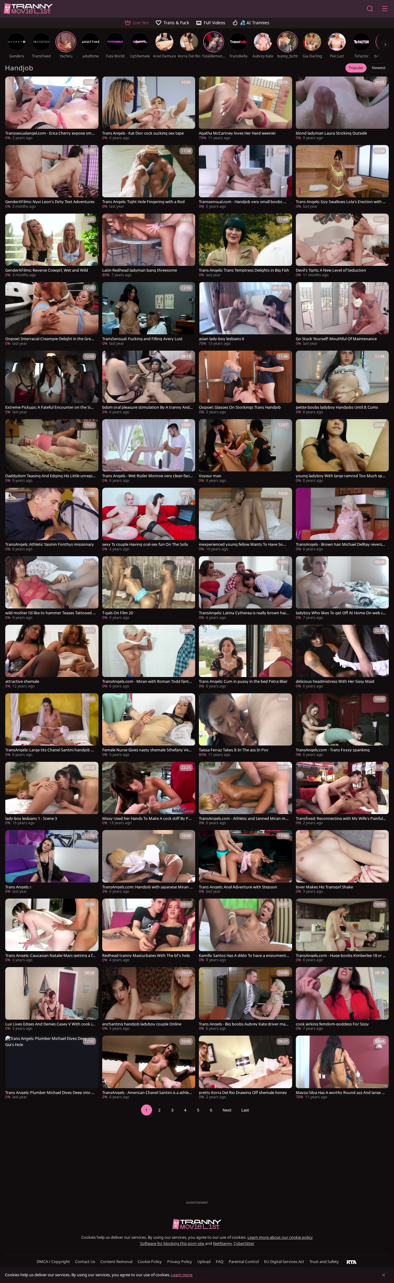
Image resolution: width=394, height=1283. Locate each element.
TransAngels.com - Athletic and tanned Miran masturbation (244, 819)
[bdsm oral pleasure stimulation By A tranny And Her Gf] (148, 383)
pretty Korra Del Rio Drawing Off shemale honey (243, 1093)
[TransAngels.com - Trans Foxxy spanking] (342, 725)
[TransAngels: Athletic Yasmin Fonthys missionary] (51, 520)
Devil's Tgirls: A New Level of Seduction (331, 270)
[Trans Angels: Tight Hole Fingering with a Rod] (148, 177)
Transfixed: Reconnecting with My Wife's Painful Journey (340, 819)
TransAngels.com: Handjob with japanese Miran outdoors (147, 887)
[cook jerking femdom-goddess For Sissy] (342, 999)
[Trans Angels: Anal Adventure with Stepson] (245, 862)
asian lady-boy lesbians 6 (221, 339)
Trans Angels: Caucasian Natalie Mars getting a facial (49, 956)
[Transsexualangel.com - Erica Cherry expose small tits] (51, 109)
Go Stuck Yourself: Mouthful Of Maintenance (336, 339)
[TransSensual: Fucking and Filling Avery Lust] (148, 314)
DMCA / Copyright (53, 1261)
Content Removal (116, 1261)
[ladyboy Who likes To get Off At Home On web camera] (342, 588)
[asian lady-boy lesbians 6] (245, 314)
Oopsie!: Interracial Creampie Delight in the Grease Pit (50, 339)
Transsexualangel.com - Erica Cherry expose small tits (50, 133)
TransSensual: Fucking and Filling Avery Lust (142, 339)
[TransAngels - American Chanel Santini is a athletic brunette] (148, 1068)
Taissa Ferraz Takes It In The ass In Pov (233, 750)
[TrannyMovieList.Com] (28, 8)
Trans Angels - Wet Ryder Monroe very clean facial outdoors (147, 476)
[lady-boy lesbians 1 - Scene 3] (51, 794)
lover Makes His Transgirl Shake (324, 887)
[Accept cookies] (383, 1275)
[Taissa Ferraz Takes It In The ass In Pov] (245, 725)
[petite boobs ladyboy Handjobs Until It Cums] (342, 383)
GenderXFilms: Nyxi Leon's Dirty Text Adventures (49, 202)
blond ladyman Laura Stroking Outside (331, 133)
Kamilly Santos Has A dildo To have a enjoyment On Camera (242, 956)
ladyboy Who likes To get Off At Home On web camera (340, 613)
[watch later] (13, 84)
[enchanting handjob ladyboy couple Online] (148, 999)
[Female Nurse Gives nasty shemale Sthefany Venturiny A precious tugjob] (148, 725)
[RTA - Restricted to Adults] (351, 1262)
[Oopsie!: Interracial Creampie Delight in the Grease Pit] (51, 314)
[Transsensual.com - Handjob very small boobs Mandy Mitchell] (245, 177)
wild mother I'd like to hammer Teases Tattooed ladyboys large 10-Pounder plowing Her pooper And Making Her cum (50, 613)
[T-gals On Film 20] (148, 588)
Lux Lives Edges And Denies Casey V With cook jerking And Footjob (50, 1024)
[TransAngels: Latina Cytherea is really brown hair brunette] (245, 588)
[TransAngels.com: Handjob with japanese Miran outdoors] (148, 862)
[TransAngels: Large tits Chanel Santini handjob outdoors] (51, 725)
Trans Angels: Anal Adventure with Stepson (238, 887)
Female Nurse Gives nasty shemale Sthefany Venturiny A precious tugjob (147, 750)
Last (245, 1110)
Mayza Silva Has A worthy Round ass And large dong (340, 1093)
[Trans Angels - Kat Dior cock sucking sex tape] (148, 109)
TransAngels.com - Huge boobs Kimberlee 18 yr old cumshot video (341, 956)
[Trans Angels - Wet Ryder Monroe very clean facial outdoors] (148, 451)
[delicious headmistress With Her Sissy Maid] (342, 657)
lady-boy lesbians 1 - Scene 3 (31, 819)
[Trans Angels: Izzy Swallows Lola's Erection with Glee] (342, 177)
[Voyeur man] (245, 451)
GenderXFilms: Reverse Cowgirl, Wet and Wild (46, 270)
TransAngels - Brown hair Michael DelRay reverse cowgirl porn (340, 544)
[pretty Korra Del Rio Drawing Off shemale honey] (245, 1068)
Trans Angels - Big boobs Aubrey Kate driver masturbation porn (244, 1024)
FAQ (219, 1261)
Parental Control (244, 1261)
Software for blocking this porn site (172, 1243)
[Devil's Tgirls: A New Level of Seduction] (342, 246)
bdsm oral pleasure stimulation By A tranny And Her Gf (146, 407)
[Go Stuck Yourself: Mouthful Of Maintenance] (342, 314)
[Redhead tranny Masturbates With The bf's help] (148, 931)
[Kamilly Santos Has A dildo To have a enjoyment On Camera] (245, 931)
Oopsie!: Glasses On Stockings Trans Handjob (240, 407)
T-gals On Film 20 (117, 613)
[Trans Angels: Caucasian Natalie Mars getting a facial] (51, 931)
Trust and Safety (324, 1261)
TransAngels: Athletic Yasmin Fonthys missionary (49, 544)
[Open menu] (384, 8)
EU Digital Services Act (284, 1261)
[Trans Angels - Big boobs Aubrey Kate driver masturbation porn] (245, 999)
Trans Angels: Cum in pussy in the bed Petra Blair (243, 681)
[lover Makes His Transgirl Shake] (342, 862)
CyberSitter (244, 1243)
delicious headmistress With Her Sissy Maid (335, 681)
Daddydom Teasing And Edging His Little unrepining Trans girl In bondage (50, 476)
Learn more (181, 1274)
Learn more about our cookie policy (280, 1237)
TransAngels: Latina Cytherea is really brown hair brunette (243, 613)
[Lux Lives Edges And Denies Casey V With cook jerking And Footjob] (51, 999)
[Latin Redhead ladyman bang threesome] (148, 246)
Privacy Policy (179, 1261)
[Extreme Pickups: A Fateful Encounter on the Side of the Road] (51, 383)
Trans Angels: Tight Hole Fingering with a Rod (143, 202)
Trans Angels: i (18, 887)
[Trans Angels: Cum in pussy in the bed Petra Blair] (245, 657)
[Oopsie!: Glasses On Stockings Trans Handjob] (245, 383)
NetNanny (222, 1243)
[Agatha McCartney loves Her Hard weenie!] (245, 109)
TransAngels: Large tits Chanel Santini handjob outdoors (50, 750)
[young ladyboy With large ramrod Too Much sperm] (342, 451)
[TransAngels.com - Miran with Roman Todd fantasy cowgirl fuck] (148, 657)
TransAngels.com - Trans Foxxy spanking (333, 750)
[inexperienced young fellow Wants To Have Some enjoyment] (245, 520)
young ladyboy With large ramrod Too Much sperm (341, 476)
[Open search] (370, 8)
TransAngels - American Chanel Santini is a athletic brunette (146, 1093)
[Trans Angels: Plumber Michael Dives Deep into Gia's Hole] (51, 1068)
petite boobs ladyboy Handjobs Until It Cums (337, 407)
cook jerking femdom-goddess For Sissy (332, 1024)
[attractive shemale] (51, 657)
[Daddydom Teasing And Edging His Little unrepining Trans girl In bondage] (51, 451)
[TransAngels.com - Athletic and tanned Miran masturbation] (245, 794)
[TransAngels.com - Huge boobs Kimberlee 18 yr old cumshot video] (342, 931)
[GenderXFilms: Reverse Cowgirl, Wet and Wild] (51, 246)
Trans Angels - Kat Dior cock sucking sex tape (143, 133)
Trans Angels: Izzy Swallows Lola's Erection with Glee (341, 202)
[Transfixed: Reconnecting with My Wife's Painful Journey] (342, 794)
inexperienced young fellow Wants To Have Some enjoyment (244, 544)
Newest (379, 67)
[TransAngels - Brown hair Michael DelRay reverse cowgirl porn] (342, 520)
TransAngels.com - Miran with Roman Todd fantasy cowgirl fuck (147, 681)
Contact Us (85, 1261)
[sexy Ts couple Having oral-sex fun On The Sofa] (148, 520)
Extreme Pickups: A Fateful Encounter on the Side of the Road (50, 407)
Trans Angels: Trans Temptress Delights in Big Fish (244, 270)
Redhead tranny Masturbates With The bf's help (146, 956)
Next (227, 1110)
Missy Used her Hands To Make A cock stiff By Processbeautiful (147, 819)
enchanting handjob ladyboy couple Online (141, 1024)
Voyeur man (210, 476)
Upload (204, 1261)
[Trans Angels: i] (51, 862)
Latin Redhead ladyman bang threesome (139, 270)
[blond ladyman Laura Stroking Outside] (342, 109)
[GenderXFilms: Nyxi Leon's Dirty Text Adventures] (51, 177)
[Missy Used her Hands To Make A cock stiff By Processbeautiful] (148, 794)
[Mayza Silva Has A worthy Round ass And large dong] (342, 1068)
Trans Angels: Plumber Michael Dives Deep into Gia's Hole (50, 1093)
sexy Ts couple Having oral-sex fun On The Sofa (145, 544)
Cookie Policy (150, 1261)
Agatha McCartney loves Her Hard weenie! (237, 133)
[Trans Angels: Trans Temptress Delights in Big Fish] (245, 246)
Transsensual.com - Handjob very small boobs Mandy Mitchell (244, 202)
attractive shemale (22, 681)
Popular (356, 67)
